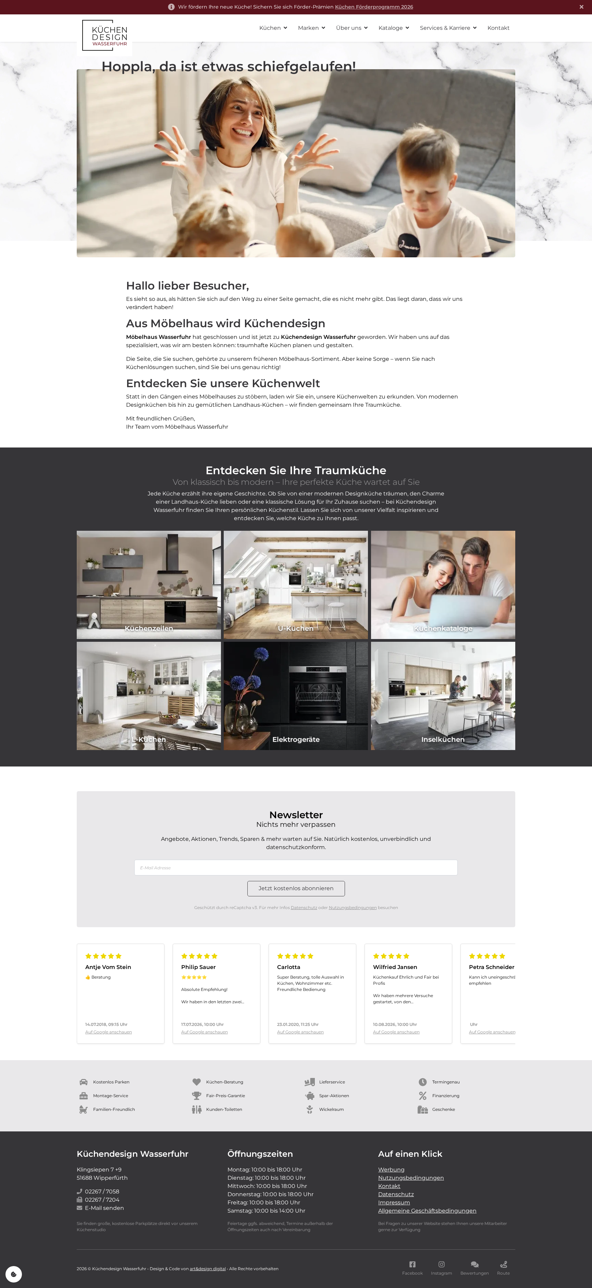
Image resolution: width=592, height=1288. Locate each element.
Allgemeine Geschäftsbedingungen (427, 1210)
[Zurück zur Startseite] (104, 35)
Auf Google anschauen (108, 1031)
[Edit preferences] (13, 1274)
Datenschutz (304, 907)
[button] (273, 28)
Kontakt (389, 1186)
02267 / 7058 (102, 1191)
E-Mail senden (104, 1208)
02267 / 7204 (102, 1200)
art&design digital (208, 1268)
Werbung (391, 1169)
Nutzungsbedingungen (353, 907)
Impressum (394, 1202)
